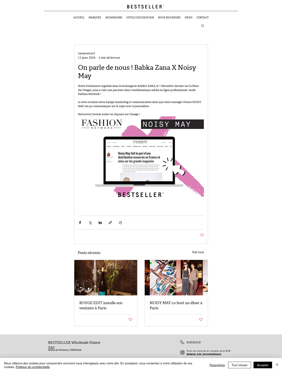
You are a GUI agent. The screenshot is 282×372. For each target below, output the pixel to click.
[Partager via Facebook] (80, 222)
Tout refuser (240, 365)
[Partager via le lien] (110, 222)
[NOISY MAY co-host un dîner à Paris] (176, 277)
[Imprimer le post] (120, 222)
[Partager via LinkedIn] (100, 222)
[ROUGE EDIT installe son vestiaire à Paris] (105, 277)
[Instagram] (182, 352)
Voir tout (198, 252)
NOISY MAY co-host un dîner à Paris (176, 305)
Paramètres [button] (217, 365)
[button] (203, 25)
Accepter (263, 365)
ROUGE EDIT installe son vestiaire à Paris (100, 305)
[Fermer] (277, 365)
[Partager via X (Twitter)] (90, 222)
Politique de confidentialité (33, 367)
